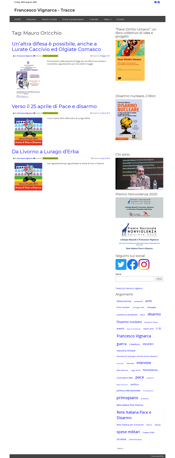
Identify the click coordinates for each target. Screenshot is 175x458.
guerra (122, 344)
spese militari (128, 431)
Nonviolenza (150, 370)
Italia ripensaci (122, 370)
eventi (120, 328)
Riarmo (149, 425)
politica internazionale (128, 390)
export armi (148, 328)
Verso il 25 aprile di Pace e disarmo (54, 106)
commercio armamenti (127, 314)
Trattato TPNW (148, 432)
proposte (144, 398)
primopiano (127, 397)
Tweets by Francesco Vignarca (129, 288)
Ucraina (121, 439)
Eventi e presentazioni (73, 19)
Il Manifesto (134, 344)
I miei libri (93, 19)
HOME (17, 19)
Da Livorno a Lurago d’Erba (45, 151)
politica (134, 384)
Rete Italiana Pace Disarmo (130, 405)
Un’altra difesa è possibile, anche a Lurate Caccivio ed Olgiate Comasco (56, 46)
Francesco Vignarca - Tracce (44, 10)
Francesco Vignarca (25, 56)
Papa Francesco (122, 385)
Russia (158, 424)
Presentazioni (148, 391)
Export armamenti (134, 329)
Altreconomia (124, 301)
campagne (151, 307)
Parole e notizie (49, 19)
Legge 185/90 (135, 370)
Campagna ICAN (138, 307)
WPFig (161, 456)
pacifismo (150, 378)
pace (139, 377)
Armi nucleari (123, 307)
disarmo (154, 314)
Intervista (130, 363)
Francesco (31, 19)
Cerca (118, 274)
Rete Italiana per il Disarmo (130, 424)
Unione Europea (135, 439)
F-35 (158, 328)
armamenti (138, 301)
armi (148, 301)
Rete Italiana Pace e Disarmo (134, 415)
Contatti (120, 19)
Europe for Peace (151, 322)
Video (106, 19)
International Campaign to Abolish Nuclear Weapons (137, 356)
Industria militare (126, 350)
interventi (120, 363)
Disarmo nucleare (129, 322)
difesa (142, 315)
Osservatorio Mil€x (125, 377)
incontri (148, 344)
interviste (144, 362)
